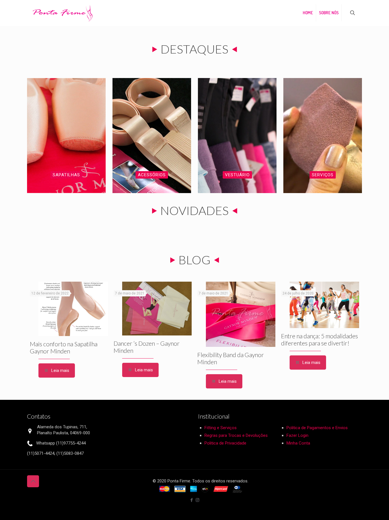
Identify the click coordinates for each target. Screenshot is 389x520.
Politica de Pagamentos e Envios (317, 427)
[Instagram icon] (197, 500)
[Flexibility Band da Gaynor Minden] (240, 314)
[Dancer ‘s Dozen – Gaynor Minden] (157, 308)
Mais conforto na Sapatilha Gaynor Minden (63, 347)
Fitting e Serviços (220, 427)
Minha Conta (298, 443)
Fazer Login (297, 435)
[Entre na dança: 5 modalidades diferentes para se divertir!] (324, 305)
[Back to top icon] (33, 481)
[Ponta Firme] (63, 13)
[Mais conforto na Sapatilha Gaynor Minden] (73, 309)
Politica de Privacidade (225, 443)
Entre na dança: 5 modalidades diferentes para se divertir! (319, 339)
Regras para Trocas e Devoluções (236, 435)
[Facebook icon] (191, 500)
